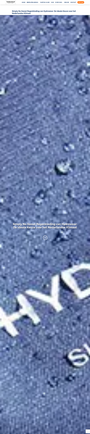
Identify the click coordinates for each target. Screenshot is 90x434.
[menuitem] (23, 2)
